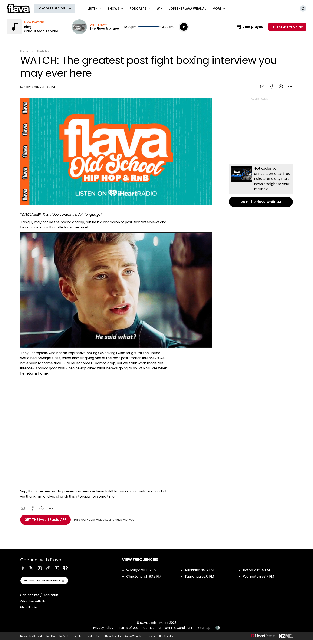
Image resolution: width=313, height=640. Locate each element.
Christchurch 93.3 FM (143, 576)
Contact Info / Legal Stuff (39, 595)
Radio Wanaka (133, 636)
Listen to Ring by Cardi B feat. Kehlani (34, 26)
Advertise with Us (32, 601)
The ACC (63, 636)
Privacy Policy (103, 628)
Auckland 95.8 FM (199, 570)
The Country (166, 636)
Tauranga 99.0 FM (199, 576)
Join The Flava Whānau (188, 8)
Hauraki (76, 636)
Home (24, 51)
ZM (40, 636)
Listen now (95, 26)
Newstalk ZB (27, 636)
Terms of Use (128, 628)
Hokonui (150, 636)
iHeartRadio (28, 607)
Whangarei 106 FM (141, 570)
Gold (98, 636)
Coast (88, 636)
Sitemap (204, 628)
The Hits (50, 636)
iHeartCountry (113, 636)
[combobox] (290, 86)
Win (160, 8)
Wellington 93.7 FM (258, 576)
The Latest (43, 51)
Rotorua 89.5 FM (256, 570)
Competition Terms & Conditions (168, 628)
